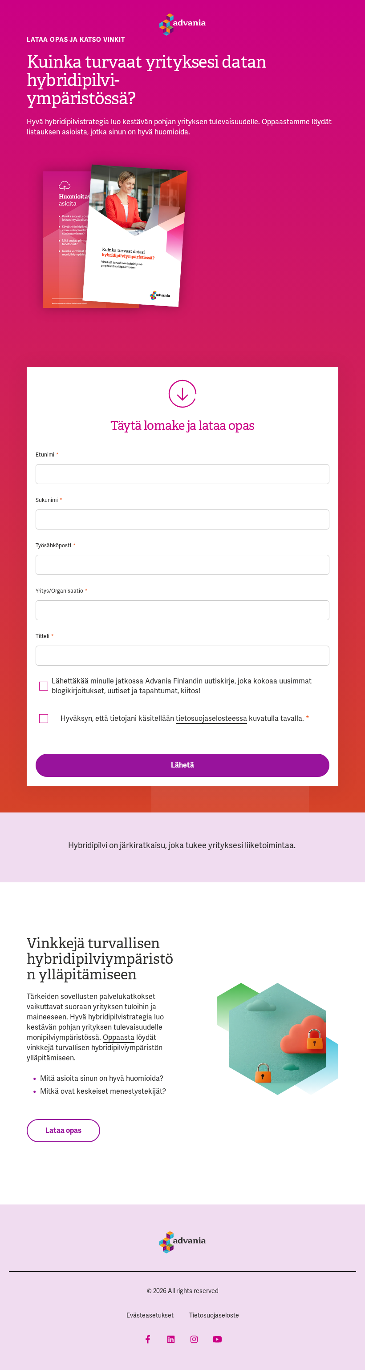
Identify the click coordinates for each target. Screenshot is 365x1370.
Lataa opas (63, 1130)
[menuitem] (150, 1315)
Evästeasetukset (150, 1315)
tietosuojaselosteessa (211, 718)
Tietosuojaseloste (214, 1315)
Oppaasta (118, 1037)
